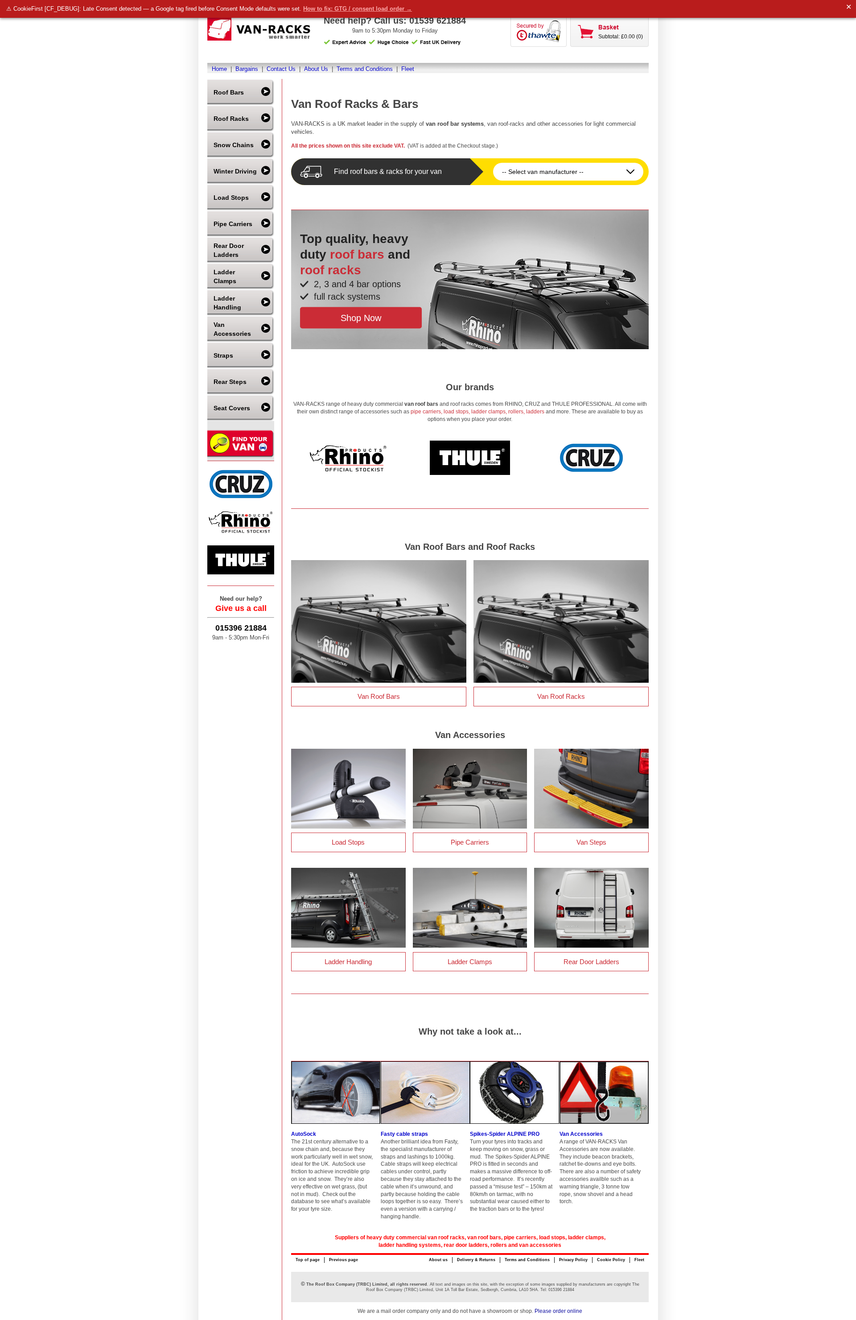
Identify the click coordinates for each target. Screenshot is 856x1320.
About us (438, 1260)
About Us (316, 69)
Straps (223, 355)
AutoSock (303, 1134)
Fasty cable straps (404, 1134)
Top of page (308, 1260)
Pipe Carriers (233, 223)
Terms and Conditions (365, 69)
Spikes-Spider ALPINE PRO (504, 1134)
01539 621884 (437, 20)
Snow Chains (234, 144)
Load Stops (231, 197)
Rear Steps (230, 381)
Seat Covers (232, 408)
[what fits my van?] (240, 456)
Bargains (246, 69)
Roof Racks (231, 118)
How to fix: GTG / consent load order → (357, 8)
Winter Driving (235, 171)
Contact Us (281, 69)
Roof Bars (229, 92)
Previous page (343, 1260)
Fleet (407, 69)
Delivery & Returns (476, 1260)
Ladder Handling (227, 303)
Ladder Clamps (225, 276)
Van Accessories (232, 329)
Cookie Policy (611, 1260)
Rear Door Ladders (229, 250)
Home (219, 69)
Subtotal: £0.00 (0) (620, 36)
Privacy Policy (573, 1260)
